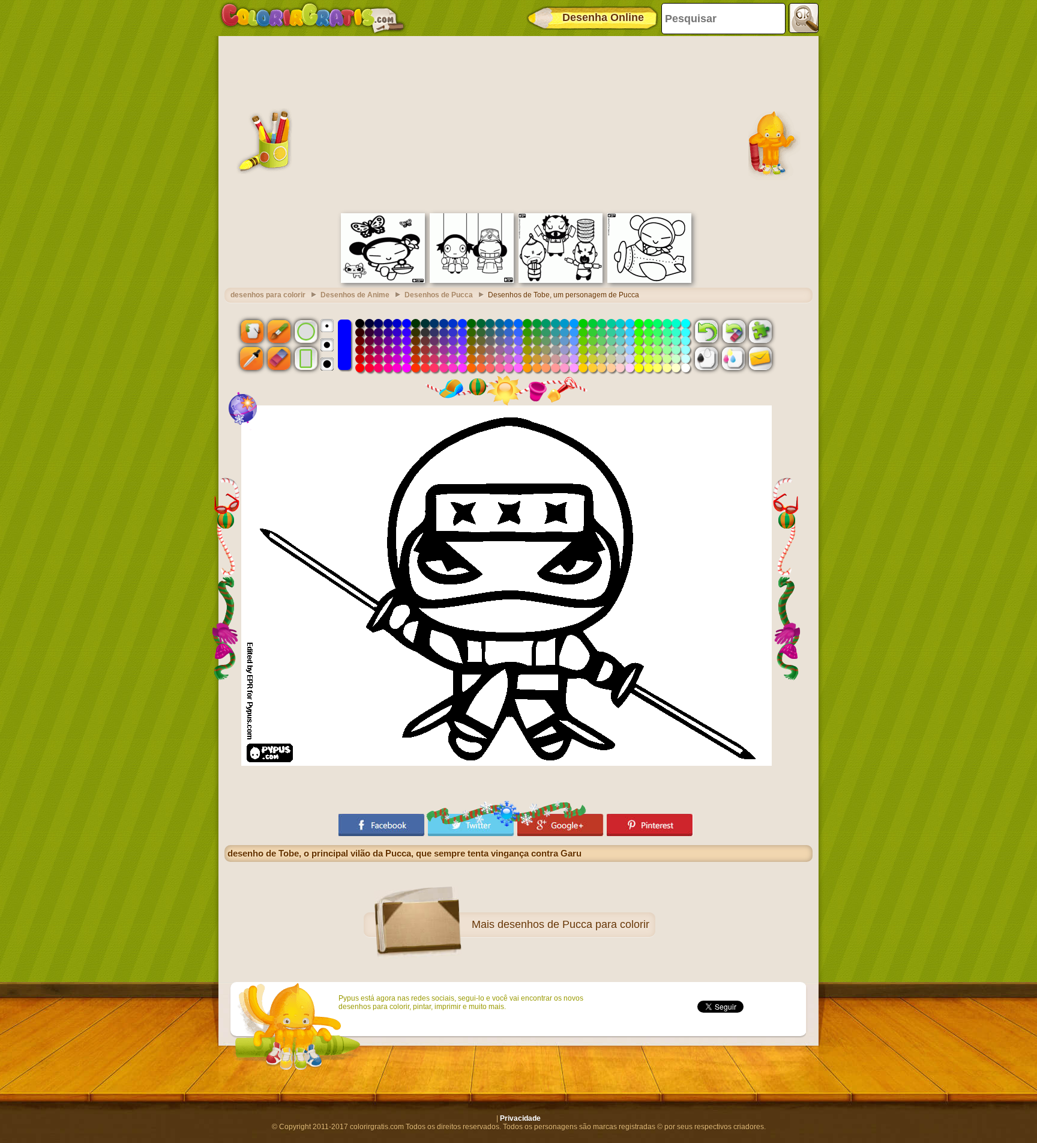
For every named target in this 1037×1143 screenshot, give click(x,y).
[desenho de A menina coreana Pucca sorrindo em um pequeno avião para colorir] (649, 280)
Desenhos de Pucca (438, 295)
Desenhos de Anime (354, 295)
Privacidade (520, 1118)
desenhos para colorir (267, 295)
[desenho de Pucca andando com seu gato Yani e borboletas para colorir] (383, 280)
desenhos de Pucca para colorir (573, 924)
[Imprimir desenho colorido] (733, 358)
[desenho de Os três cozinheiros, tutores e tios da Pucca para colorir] (560, 280)
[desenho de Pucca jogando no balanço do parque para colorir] (472, 280)
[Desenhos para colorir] (312, 18)
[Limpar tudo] (733, 331)
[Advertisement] (518, 123)
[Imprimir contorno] (706, 358)
